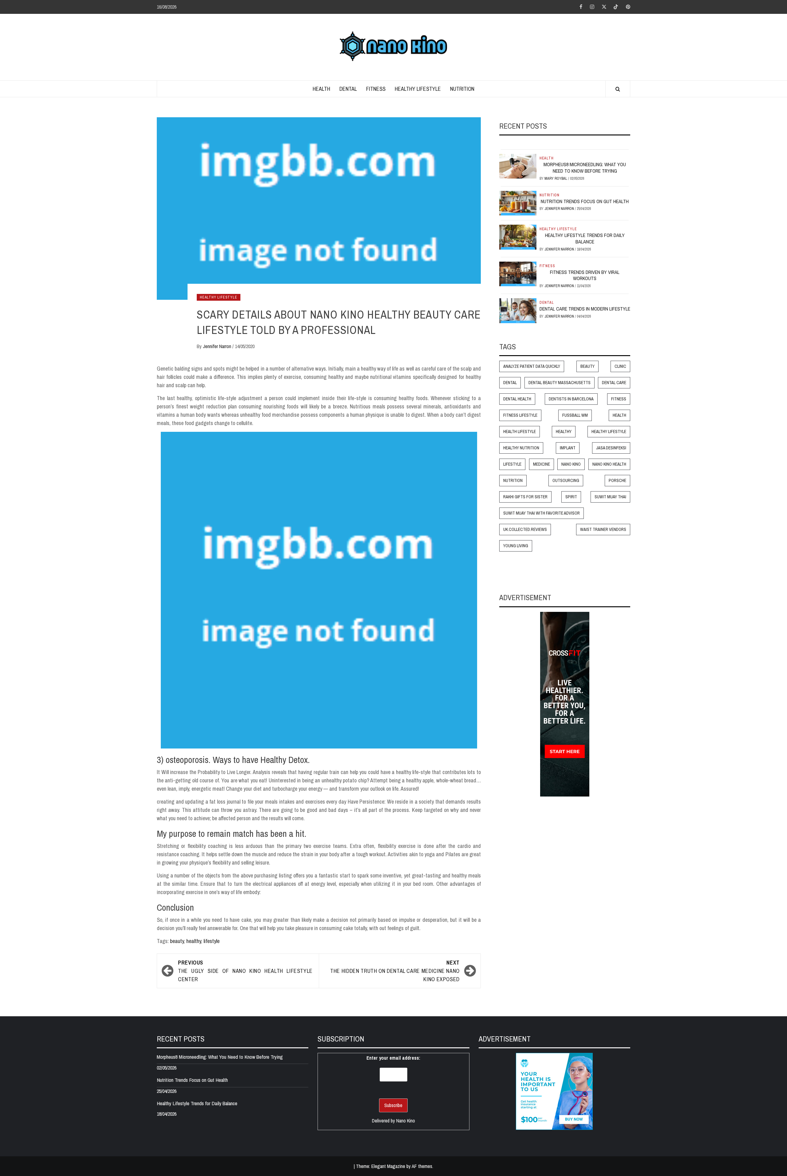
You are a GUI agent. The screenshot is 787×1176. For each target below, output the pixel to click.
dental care (614, 383)
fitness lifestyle (520, 415)
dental (510, 383)
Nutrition (462, 89)
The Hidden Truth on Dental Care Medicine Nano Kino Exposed (395, 971)
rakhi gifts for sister (525, 497)
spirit (571, 497)
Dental (348, 89)
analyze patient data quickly (531, 366)
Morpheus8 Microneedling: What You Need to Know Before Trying (585, 167)
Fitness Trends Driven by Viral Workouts (584, 275)
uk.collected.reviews (525, 529)
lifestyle (211, 941)
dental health (517, 399)
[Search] (617, 89)
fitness (618, 399)
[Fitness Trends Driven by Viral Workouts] (517, 273)
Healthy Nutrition (521, 448)
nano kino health (609, 464)
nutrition (513, 481)
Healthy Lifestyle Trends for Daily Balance (585, 238)
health (619, 415)
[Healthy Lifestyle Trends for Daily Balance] (517, 236)
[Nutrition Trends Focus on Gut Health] (517, 202)
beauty (177, 941)
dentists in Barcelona (571, 399)
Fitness (376, 89)
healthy (193, 941)
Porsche (617, 481)
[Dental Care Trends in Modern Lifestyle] (517, 310)
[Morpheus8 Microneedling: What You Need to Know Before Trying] (517, 166)
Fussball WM (575, 415)
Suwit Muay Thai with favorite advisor (541, 513)
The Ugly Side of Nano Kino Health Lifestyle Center (245, 971)
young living (515, 546)
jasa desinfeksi (611, 448)
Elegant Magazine (388, 1166)
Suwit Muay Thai (610, 497)
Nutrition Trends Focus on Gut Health (585, 201)
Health (321, 89)
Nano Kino (571, 464)
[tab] (501, 144)
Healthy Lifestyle (418, 89)
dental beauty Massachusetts (559, 383)
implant (567, 448)
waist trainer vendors (603, 529)
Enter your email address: (393, 1057)
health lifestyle (519, 432)
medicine (541, 464)
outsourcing (565, 481)
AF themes (422, 1166)
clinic (620, 366)
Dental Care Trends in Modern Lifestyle (585, 309)
